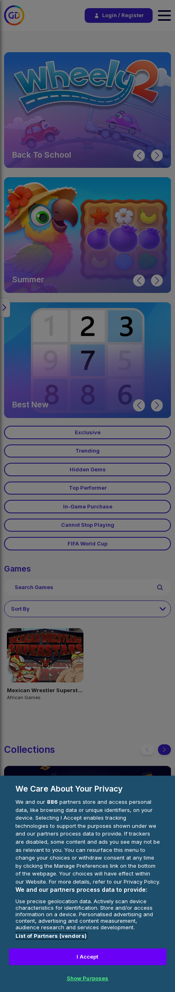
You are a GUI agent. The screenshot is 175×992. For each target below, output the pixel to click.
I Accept (87, 956)
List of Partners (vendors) (51, 936)
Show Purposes (88, 978)
